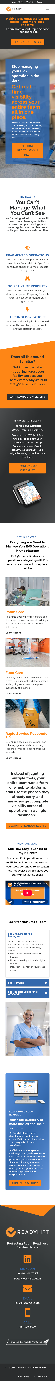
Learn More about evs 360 (27, 825)
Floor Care (14, 673)
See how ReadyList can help (27, 150)
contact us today (25, 1183)
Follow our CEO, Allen (27, 1278)
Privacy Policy (23, 1376)
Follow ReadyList (27, 1273)
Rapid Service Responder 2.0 (27, 735)
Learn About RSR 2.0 (28, 42)
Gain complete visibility (27, 396)
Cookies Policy (40, 1376)
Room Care (15, 612)
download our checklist (27, 468)
